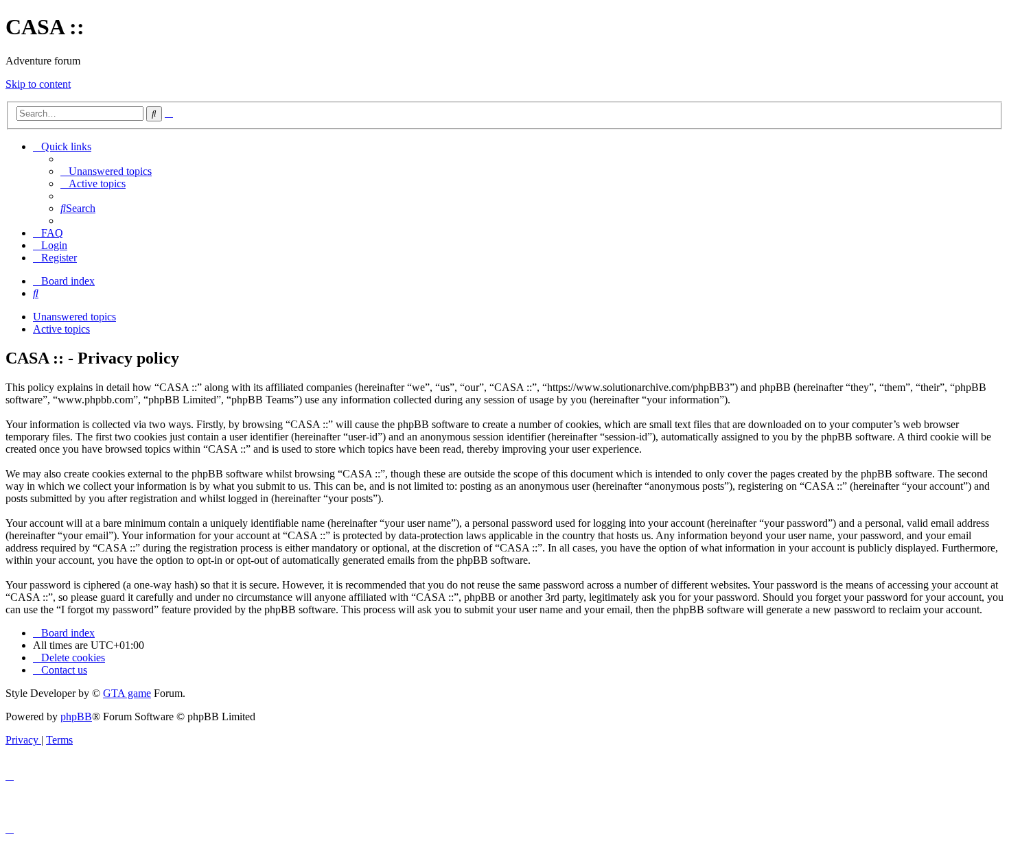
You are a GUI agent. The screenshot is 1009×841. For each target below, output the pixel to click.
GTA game (127, 693)
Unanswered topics (74, 316)
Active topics (61, 329)
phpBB (76, 716)
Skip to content (38, 84)
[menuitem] (106, 171)
